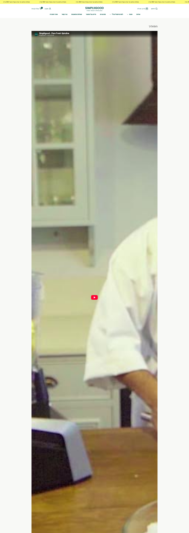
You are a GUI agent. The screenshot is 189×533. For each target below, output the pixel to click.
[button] (154, 9)
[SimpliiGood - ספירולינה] (94, 9)
